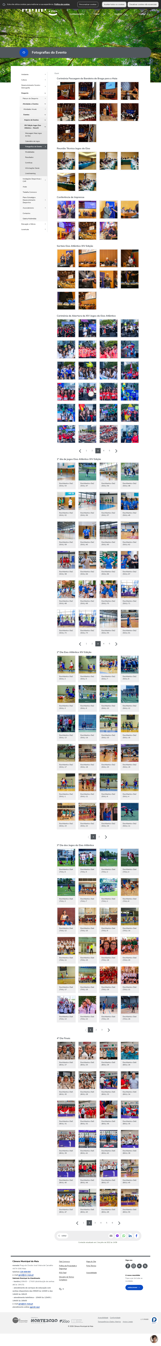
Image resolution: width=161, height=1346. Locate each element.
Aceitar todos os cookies (114, 4)
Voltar (64, 1235)
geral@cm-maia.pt (26, 1275)
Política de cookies (62, 4)
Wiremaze (144, 1319)
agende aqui (35, 1307)
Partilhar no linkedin (130, 1235)
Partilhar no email (111, 1235)
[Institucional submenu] (83, 9)
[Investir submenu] (125, 9)
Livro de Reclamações (20, 1320)
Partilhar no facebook (136, 1235)
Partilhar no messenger (117, 1235)
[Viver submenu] (104, 9)
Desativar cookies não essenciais (143, 4)
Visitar (142, 14)
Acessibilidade (103, 1318)
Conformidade (115, 1318)
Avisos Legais (128, 1322)
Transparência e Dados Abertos (109, 1322)
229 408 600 (25, 1272)
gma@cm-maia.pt (26, 1304)
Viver (96, 14)
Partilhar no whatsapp (123, 1235)
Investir (118, 14)
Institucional (76, 14)
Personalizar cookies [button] (87, 4)
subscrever (132, 1287)
